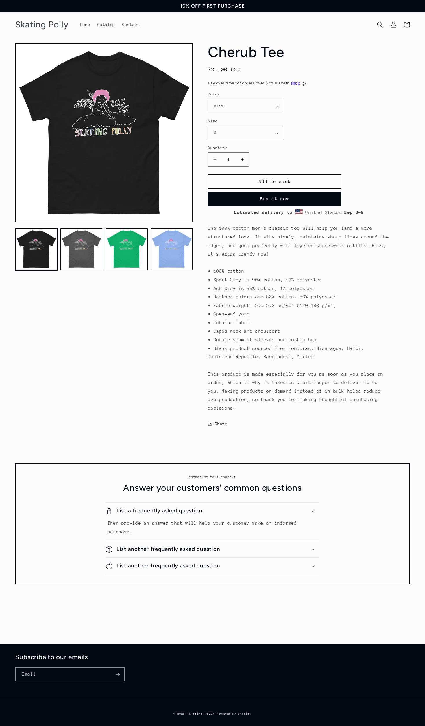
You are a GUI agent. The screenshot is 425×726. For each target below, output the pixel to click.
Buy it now (274, 198)
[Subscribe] (117, 674)
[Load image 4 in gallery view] (172, 249)
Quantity (217, 148)
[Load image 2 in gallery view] (81, 249)
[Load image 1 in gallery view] (36, 249)
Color (214, 94)
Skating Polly (202, 714)
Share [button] (221, 424)
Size (213, 121)
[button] (380, 24)
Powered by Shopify (234, 714)
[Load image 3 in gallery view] (127, 249)
